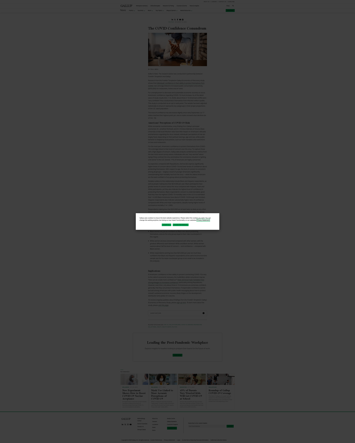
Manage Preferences (180, 224)
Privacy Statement (203, 220)
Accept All (166, 224)
